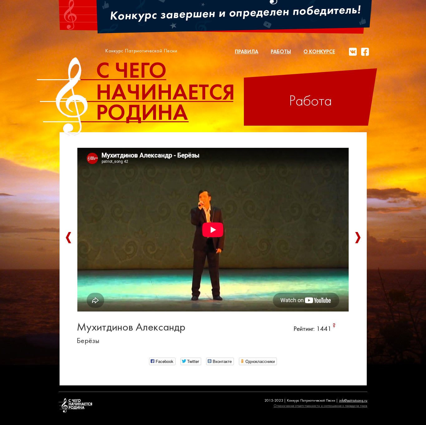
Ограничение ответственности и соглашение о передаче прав (320, 406)
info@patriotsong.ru (353, 401)
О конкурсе (319, 52)
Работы (281, 52)
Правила (246, 52)
